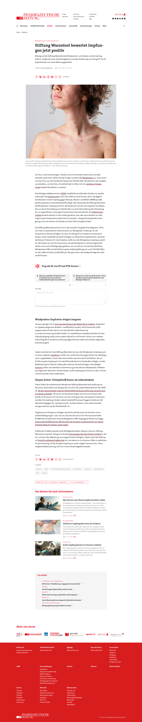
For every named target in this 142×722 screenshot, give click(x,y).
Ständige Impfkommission (60, 469)
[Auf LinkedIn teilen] (44, 76)
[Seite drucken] (59, 76)
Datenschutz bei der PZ (68, 459)
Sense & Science (60, 26)
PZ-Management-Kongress (49, 681)
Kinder (44, 473)
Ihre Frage (38, 289)
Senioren (39, 367)
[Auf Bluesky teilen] (40, 76)
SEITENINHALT (66, 76)
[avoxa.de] (103, 634)
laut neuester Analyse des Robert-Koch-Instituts (75, 324)
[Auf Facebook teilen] (36, 76)
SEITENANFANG (78, 482)
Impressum (70, 693)
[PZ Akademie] (33, 634)
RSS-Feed (43, 700)
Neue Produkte (114, 666)
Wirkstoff (112, 650)
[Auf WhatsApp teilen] (52, 76)
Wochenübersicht (22, 653)
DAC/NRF (91, 16)
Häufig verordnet (115, 662)
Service (19, 688)
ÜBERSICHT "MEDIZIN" (59, 482)
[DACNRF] (46, 634)
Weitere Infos (71, 688)
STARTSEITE (40, 482)
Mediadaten (71, 705)
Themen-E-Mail (45, 702)
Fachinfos (20, 693)
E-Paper (64, 14)
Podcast (97, 26)
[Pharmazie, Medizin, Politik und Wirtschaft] (38, 16)
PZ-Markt (76, 19)
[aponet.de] (90, 634)
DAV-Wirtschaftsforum (47, 683)
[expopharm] (118, 634)
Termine (19, 691)
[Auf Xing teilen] (48, 76)
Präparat (112, 653)
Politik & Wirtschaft (37, 26)
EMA (46, 469)
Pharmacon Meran (46, 676)
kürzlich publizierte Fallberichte (51, 440)
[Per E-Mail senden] (55, 76)
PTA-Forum (76, 14)
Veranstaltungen (86, 26)
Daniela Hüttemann (46, 68)
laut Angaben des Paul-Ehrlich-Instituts (85, 434)
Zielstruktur (113, 660)
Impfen (39, 469)
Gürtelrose (55, 355)
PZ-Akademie (93, 14)
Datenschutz (71, 695)
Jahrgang (112, 655)
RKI (37, 473)
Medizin (50, 26)
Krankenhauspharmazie (24, 650)
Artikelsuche (21, 700)
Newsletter (65, 16)
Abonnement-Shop (46, 695)
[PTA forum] (19, 634)
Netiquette (70, 700)
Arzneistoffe (73, 26)
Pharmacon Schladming (48, 679)
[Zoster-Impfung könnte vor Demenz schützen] (48, 548)
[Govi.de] (74, 634)
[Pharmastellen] (56, 634)
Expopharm (44, 669)
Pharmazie (24, 26)
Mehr (105, 26)
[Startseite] (33, 715)
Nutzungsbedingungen (74, 698)
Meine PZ (43, 688)
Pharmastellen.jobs (78, 16)
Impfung (51, 196)
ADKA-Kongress (45, 674)
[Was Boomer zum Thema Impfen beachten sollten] (48, 503)
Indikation (112, 657)
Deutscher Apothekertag (48, 672)
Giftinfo (19, 695)
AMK (90, 19)
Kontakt (69, 702)
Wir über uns (71, 691)
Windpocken (87, 178)
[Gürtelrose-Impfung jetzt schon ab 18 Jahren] (48, 527)
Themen (94, 666)
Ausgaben (43, 698)
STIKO (63, 193)
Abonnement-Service (47, 693)
